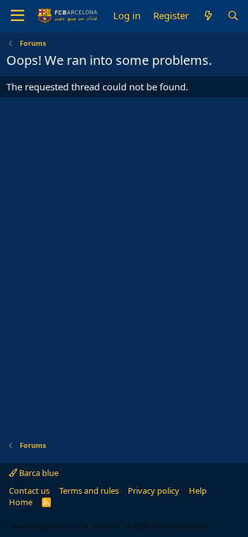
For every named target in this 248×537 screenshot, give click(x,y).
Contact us (29, 490)
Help (198, 490)
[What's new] (207, 15)
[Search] (233, 15)
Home (20, 502)
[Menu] (17, 16)
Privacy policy (153, 490)
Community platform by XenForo (109, 526)
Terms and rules (89, 490)
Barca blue (38, 472)
